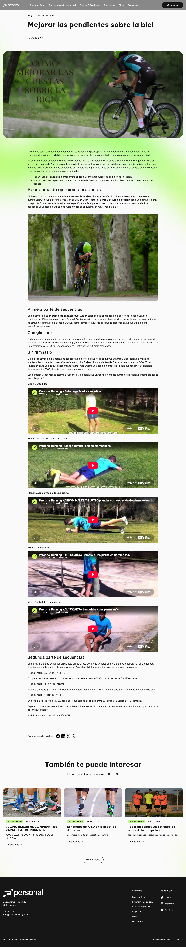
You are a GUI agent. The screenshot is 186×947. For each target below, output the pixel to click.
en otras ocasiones (59, 315)
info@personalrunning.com (15, 914)
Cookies (179, 939)
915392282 (8, 911)
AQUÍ (67, 715)
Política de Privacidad (162, 939)
